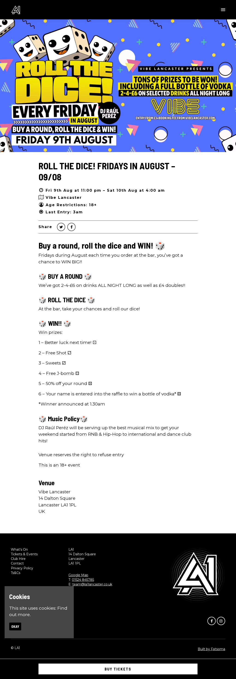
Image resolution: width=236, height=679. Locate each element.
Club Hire (18, 559)
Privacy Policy (22, 568)
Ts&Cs (15, 573)
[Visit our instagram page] (221, 620)
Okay (15, 626)
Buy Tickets (118, 669)
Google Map (78, 575)
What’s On (19, 549)
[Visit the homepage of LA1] (16, 9)
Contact (17, 563)
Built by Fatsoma (211, 649)
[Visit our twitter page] (61, 227)
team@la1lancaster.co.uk (92, 584)
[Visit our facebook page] (71, 227)
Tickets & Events (24, 554)
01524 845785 (83, 580)
